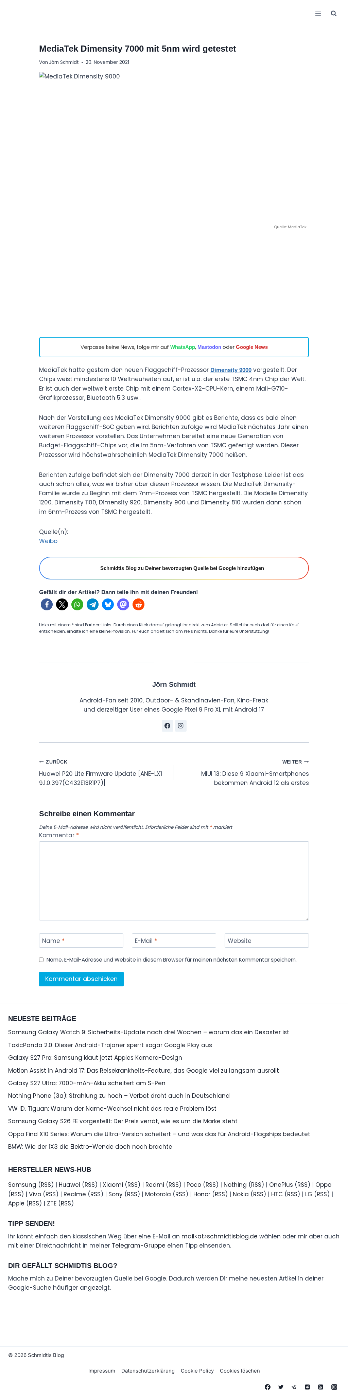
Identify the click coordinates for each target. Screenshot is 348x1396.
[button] (47, 604)
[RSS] (321, 1387)
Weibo (48, 541)
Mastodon (209, 347)
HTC (277, 1194)
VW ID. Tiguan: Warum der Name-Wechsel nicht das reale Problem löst (112, 1109)
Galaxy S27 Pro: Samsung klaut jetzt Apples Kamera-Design (95, 1058)
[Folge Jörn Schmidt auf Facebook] (167, 726)
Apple (16, 1203)
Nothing (235, 1185)
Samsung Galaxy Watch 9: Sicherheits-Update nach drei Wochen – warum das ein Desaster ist (148, 1032)
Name (53, 941)
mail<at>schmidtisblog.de (219, 1236)
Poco (194, 1185)
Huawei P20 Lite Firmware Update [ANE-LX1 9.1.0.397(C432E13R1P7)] (100, 773)
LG (308, 1194)
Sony (115, 1194)
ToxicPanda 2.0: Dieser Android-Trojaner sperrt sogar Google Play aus (110, 1045)
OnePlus (281, 1185)
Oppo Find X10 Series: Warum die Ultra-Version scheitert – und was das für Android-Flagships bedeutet (159, 1134)
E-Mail (146, 941)
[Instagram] (334, 1387)
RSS (46, 1185)
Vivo (35, 1194)
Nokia (241, 1194)
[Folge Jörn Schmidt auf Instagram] (181, 726)
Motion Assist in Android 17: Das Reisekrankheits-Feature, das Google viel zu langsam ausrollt (143, 1071)
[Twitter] (281, 1387)
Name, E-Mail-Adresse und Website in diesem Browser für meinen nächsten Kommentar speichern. (172, 959)
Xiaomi (113, 1185)
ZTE (51, 1203)
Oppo (323, 1185)
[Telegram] (294, 1387)
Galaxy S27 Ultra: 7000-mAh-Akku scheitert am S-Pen (87, 1083)
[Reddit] (307, 1387)
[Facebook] (268, 1387)
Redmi (154, 1185)
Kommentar (59, 835)
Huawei (69, 1185)
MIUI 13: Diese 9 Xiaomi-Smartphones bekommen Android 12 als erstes (255, 773)
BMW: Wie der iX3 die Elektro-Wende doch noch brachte (90, 1147)
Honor (201, 1194)
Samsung (22, 1185)
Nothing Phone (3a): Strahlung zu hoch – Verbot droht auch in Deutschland (119, 1096)
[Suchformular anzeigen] (334, 13)
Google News (252, 347)
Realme (75, 1194)
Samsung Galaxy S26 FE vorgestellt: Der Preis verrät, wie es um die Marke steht (123, 1121)
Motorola (158, 1194)
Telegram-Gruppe (139, 1245)
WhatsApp (182, 347)
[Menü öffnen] (318, 13)
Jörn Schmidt (64, 62)
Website (239, 941)
